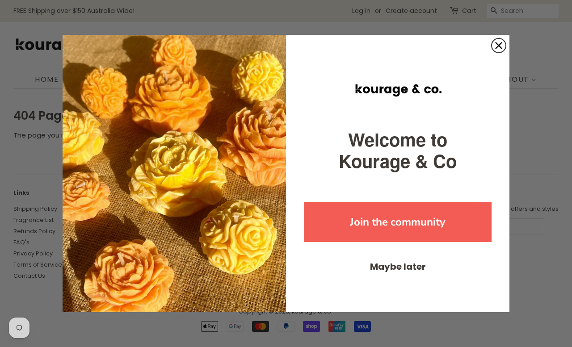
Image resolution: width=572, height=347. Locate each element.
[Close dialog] (499, 45)
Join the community (398, 222)
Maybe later (398, 266)
